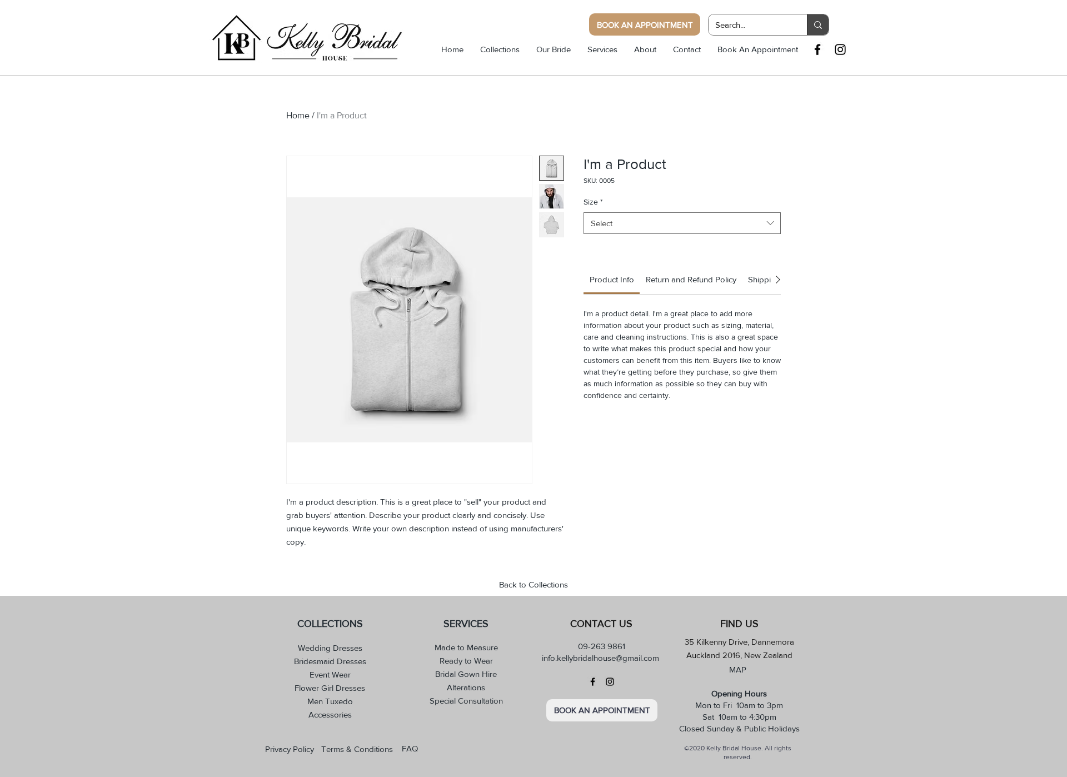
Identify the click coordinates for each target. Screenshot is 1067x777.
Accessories (330, 714)
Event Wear (330, 674)
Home (298, 115)
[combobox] (682, 223)
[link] (612, 279)
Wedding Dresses (330, 648)
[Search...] (818, 24)
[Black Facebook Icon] (817, 49)
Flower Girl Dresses (330, 688)
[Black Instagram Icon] (840, 49)
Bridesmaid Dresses (330, 661)
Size (593, 201)
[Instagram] (610, 681)
